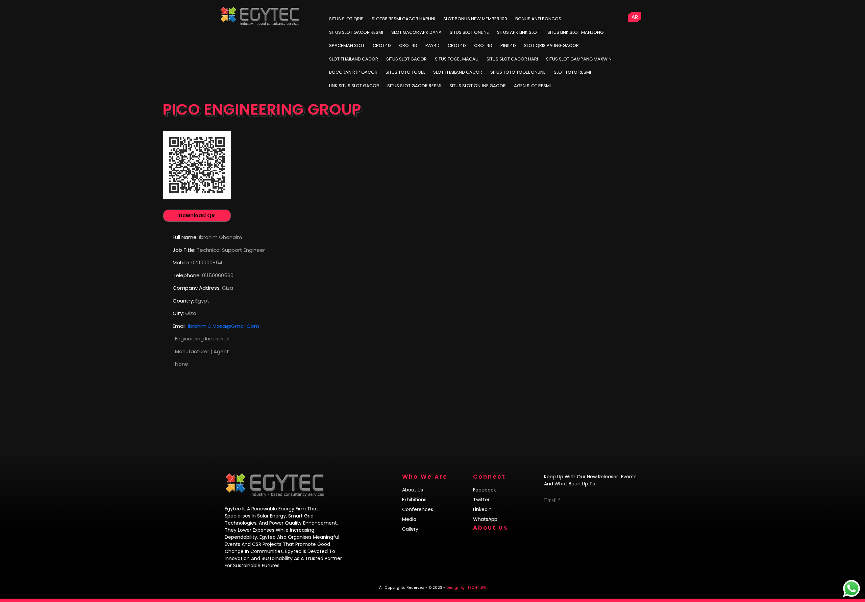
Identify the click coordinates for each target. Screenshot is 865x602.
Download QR (197, 215)
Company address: (197, 287)
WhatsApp (485, 519)
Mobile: (181, 262)
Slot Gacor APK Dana (416, 32)
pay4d (432, 45)
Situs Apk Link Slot (518, 32)
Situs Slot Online (469, 32)
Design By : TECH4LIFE (466, 587)
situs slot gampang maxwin (579, 59)
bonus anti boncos (538, 19)
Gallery (410, 529)
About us (412, 489)
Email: (180, 326)
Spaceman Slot (347, 45)
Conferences (417, 509)
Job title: (184, 250)
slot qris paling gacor (551, 45)
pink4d (508, 45)
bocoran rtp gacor (353, 72)
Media (409, 519)
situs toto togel (405, 72)
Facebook (484, 489)
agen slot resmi (532, 85)
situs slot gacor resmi (414, 85)
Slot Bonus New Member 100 (475, 19)
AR (635, 16)
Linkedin (482, 509)
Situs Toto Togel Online (518, 72)
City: (178, 313)
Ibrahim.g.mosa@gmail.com (223, 326)
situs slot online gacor (477, 85)
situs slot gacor (406, 59)
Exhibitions (414, 499)
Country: (183, 300)
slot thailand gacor (353, 59)
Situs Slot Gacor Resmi (356, 32)
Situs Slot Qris (346, 19)
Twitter (481, 499)
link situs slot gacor (354, 85)
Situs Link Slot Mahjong (575, 32)
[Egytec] (304, 10)
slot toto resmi (572, 72)
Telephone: (187, 275)
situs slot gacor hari (512, 59)
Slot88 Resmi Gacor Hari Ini (403, 19)
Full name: (185, 237)
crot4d (382, 45)
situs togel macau (456, 59)
